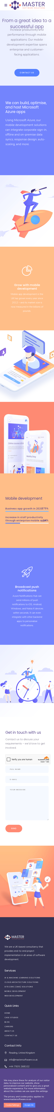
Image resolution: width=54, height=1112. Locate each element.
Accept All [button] (28, 1105)
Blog (7, 1022)
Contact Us (10, 1035)
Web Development (13, 996)
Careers (8, 1026)
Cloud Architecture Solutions (21, 982)
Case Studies (11, 1017)
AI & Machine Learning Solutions (22, 977)
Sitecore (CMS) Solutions (18, 987)
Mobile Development (15, 991)
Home (7, 1013)
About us (9, 1031)
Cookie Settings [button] (12, 1105)
